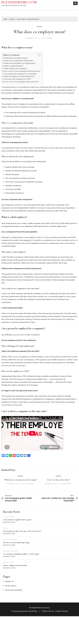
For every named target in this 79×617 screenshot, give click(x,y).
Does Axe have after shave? (58, 480)
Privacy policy (10, 586)
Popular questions (10, 539)
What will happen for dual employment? (19, 76)
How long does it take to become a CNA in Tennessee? (22, 531)
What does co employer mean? (16, 58)
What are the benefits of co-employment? (20, 63)
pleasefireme (48, 38)
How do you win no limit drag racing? (16, 542)
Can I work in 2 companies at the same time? (22, 82)
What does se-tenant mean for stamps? (20, 480)
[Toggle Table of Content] (38, 55)
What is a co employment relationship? (19, 61)
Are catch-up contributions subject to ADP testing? (21, 554)
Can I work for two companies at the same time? (22, 71)
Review (39, 26)
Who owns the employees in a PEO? (17, 79)
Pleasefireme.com (19, 2)
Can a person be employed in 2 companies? (20, 74)
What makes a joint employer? (15, 68)
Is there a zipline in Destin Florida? (15, 565)
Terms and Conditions (13, 590)
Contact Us (9, 581)
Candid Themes (61, 611)
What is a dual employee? (14, 66)
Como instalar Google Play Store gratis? (17, 520)
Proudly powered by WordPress (25, 611)
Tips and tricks (8, 516)
